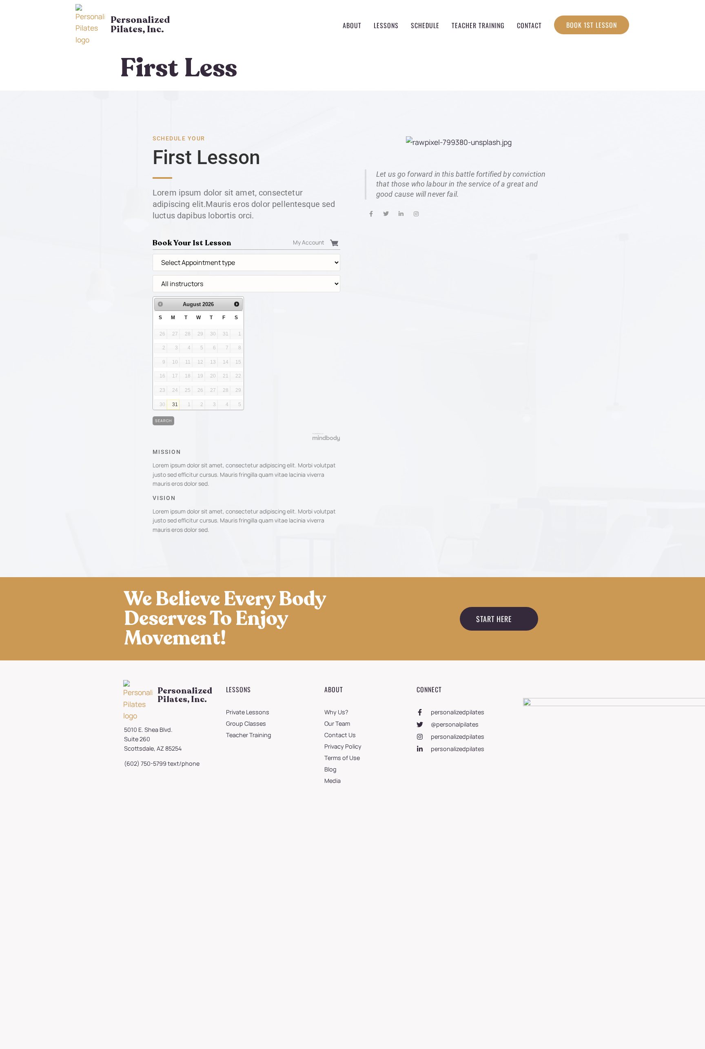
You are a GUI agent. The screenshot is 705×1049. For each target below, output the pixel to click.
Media (332, 781)
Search (163, 420)
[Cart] (335, 242)
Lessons (386, 25)
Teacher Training (478, 25)
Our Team (337, 723)
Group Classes (246, 723)
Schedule (425, 25)
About (352, 25)
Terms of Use (342, 758)
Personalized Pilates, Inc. (140, 24)
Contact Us (340, 735)
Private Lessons (247, 712)
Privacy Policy (342, 746)
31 (175, 404)
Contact (529, 25)
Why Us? (336, 712)
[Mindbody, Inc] (326, 439)
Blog (330, 769)
